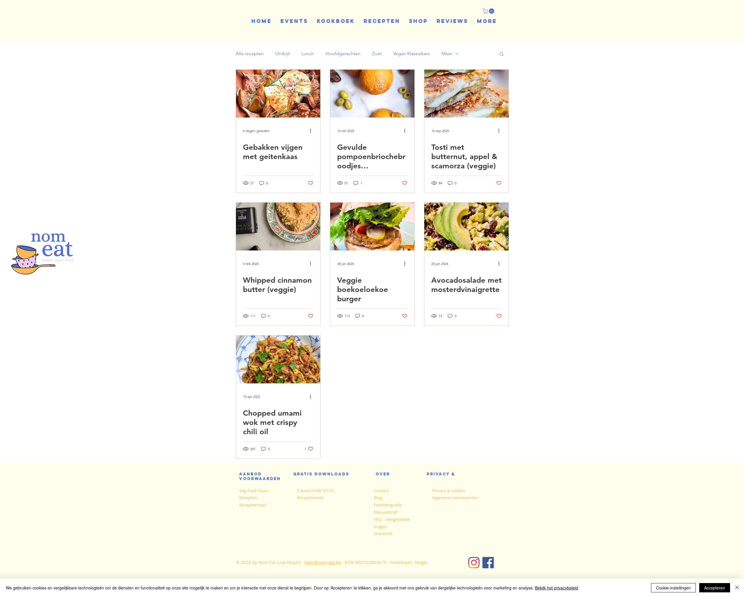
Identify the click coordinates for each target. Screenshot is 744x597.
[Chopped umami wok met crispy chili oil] (278, 359)
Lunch (307, 53)
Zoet (377, 53)
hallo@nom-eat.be (322, 562)
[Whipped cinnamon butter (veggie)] (278, 226)
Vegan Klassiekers (411, 53)
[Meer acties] (312, 130)
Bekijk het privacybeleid (556, 588)
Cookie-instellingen (673, 588)
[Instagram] (474, 562)
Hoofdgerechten (343, 53)
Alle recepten (250, 53)
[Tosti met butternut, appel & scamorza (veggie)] (466, 94)
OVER (382, 474)
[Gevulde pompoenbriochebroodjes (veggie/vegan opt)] (372, 94)
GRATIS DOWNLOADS (321, 474)
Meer (446, 53)
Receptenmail (252, 505)
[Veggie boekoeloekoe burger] (372, 226)
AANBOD (252, 474)
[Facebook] (488, 562)
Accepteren (714, 588)
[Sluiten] (737, 587)
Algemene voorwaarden (455, 497)
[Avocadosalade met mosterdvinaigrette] (466, 226)
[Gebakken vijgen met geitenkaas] (278, 94)
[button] (489, 11)
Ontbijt (282, 53)
